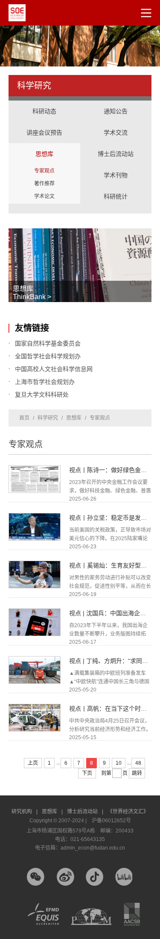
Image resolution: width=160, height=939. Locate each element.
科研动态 (44, 111)
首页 (24, 418)
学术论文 (44, 196)
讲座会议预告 (44, 124)
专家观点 (44, 171)
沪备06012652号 (111, 821)
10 (119, 763)
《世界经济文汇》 (128, 812)
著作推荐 (44, 184)
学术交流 (116, 124)
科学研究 (48, 418)
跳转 (137, 773)
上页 (33, 763)
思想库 (44, 145)
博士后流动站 (116, 153)
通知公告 (116, 111)
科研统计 (116, 188)
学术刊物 (116, 175)
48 (138, 763)
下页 (87, 773)
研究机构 (25, 812)
